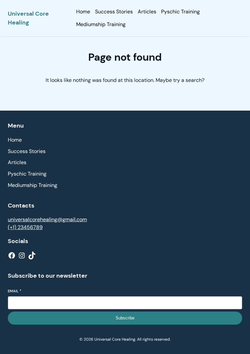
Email (14, 291)
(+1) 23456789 (25, 227)
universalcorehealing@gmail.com (47, 219)
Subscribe (125, 318)
